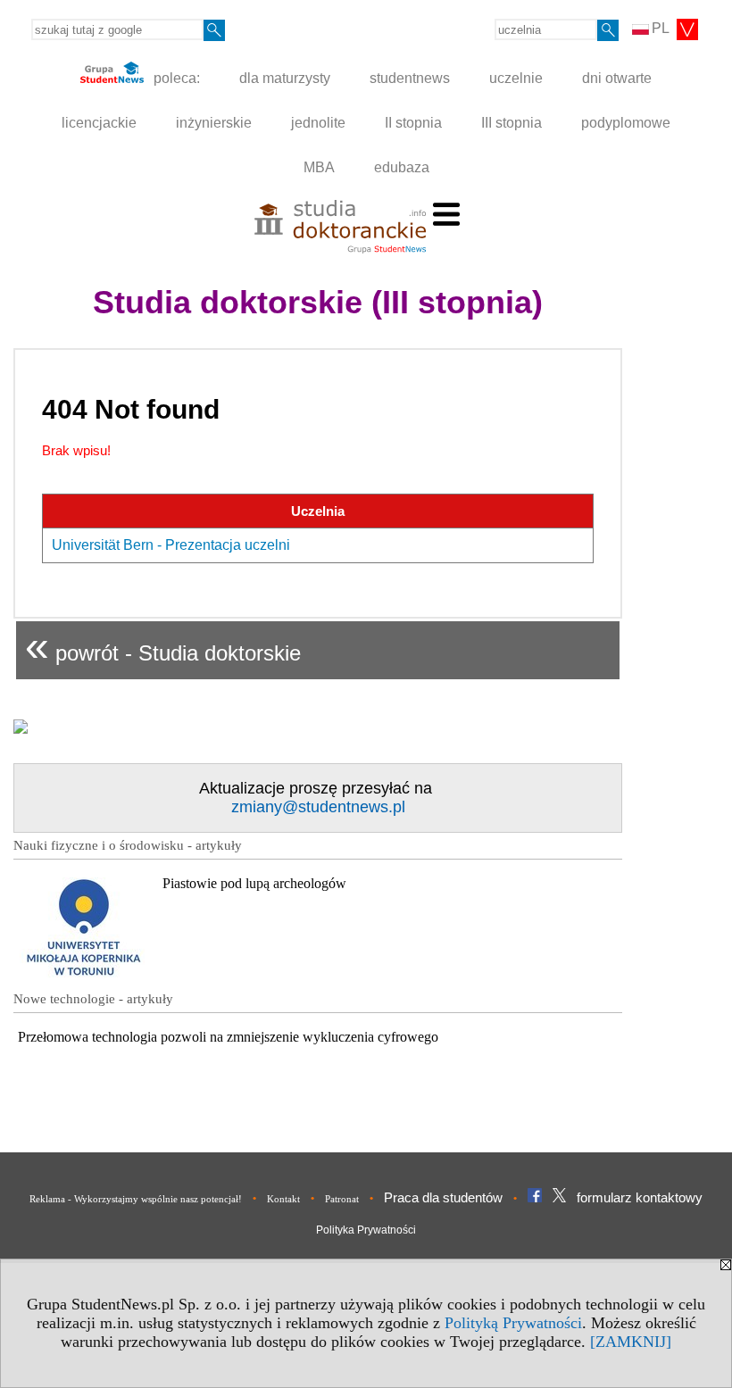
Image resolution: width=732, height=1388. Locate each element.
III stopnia (511, 122)
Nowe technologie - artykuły (93, 999)
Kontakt (283, 1198)
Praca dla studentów (443, 1197)
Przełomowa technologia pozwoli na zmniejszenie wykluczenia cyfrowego (228, 1036)
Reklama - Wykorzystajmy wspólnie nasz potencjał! (135, 1198)
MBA (319, 167)
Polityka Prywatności (366, 1230)
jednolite (318, 122)
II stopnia (413, 122)
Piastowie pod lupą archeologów (254, 883)
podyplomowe (625, 122)
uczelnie (516, 78)
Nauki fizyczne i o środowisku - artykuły (127, 845)
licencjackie (99, 122)
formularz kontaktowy (640, 1197)
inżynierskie (214, 122)
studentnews (410, 78)
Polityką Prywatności (513, 1323)
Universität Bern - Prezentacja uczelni (171, 545)
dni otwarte (617, 78)
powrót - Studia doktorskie (163, 645)
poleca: (175, 78)
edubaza (401, 167)
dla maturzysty (284, 78)
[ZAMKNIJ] (630, 1342)
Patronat (342, 1198)
